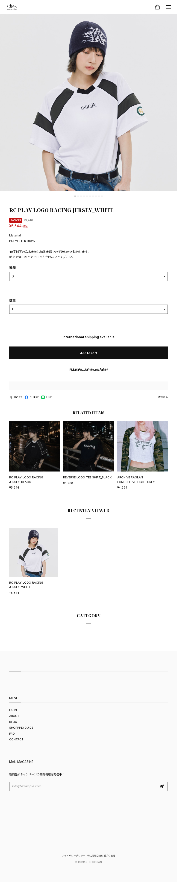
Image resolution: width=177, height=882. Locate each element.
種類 (12, 267)
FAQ (12, 733)
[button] (75, 196)
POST (18, 397)
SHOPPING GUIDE (21, 727)
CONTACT (16, 739)
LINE (49, 397)
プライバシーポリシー (73, 855)
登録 (162, 786)
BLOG (13, 722)
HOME (13, 710)
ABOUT (14, 716)
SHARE (34, 397)
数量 (12, 300)
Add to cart (88, 353)
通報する (163, 397)
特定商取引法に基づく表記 (101, 855)
